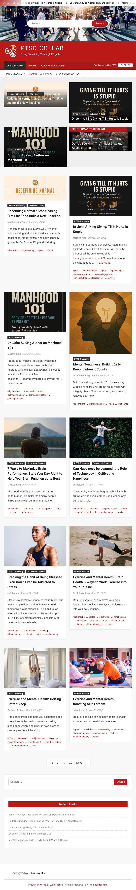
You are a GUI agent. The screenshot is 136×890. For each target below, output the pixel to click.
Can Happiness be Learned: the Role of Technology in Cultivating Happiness (100, 466)
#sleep (58, 734)
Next (7, 143)
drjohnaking (115, 263)
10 (70, 755)
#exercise (81, 613)
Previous (64, 143)
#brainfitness (13, 501)
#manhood (29, 383)
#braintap (28, 501)
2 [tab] (12, 131)
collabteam (78, 477)
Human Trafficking (40, 74)
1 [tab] (9, 131)
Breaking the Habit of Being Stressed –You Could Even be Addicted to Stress (34, 574)
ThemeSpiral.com (97, 877)
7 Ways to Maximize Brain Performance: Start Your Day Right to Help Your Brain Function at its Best (34, 466)
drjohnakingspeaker (103, 266)
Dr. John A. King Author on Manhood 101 (69, 3)
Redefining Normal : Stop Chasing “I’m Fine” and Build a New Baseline (35, 100)
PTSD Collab (42, 48)
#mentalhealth (117, 613)
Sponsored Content (68, 74)
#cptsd (92, 609)
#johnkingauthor (96, 396)
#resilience (123, 396)
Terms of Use (38, 865)
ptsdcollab (91, 504)
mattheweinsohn (16, 214)
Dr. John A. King (81, 367)
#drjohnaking (28, 243)
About (32, 65)
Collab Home (15, 65)
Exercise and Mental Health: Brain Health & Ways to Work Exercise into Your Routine (100, 574)
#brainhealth (29, 623)
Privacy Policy (20, 865)
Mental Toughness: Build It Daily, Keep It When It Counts (97, 359)
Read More (104, 255)
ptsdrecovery (97, 270)
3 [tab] (15, 131)
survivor (111, 270)
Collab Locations (52, 65)
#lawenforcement (99, 613)
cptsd (50, 243)
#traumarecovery (95, 616)
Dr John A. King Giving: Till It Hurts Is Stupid (100, 118)
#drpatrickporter (44, 501)
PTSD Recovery (15, 74)
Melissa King (79, 230)
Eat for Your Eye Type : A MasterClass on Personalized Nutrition (41, 807)
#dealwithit (12, 243)
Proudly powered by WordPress (45, 877)
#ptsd (40, 243)
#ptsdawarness (89, 263)
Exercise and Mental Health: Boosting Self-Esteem (94, 694)
